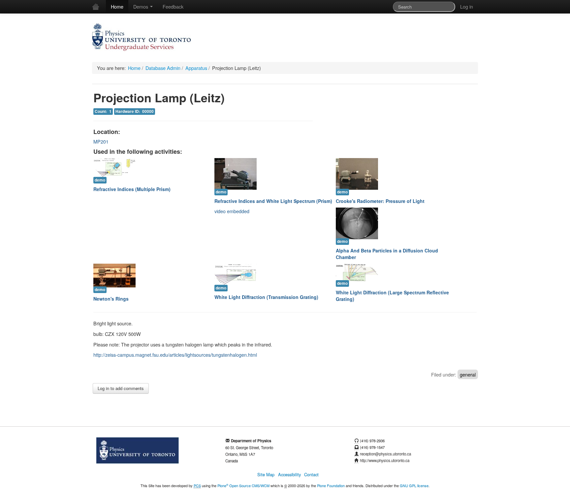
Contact (311, 474)
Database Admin (162, 67)
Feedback (173, 6)
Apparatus (196, 67)
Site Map (265, 474)
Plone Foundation (331, 485)
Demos (141, 6)
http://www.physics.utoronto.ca (384, 460)
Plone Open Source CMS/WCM (243, 485)
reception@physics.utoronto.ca (385, 453)
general (468, 374)
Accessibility (289, 474)
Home (117, 6)
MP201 (101, 141)
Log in (466, 6)
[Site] (141, 37)
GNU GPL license (414, 485)
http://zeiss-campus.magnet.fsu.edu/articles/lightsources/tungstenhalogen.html (175, 354)
